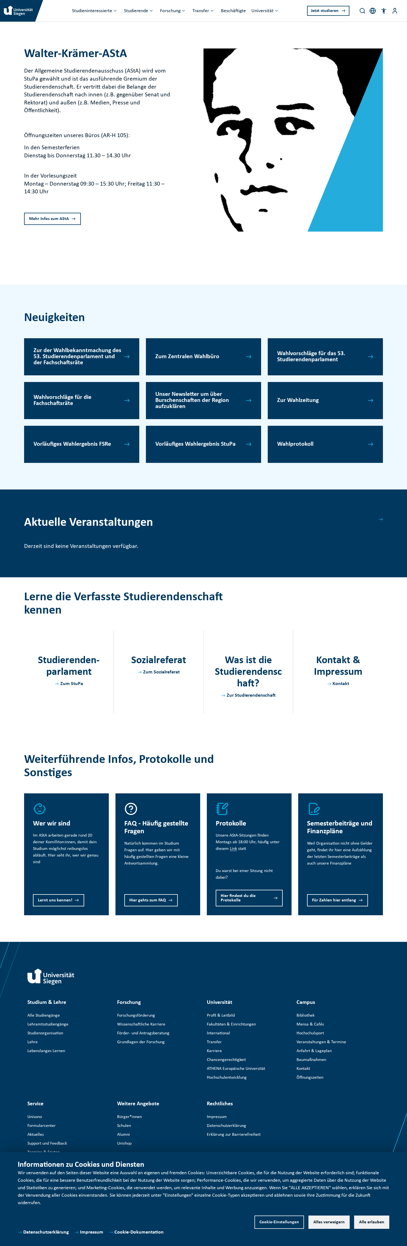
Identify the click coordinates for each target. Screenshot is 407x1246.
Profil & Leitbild (221, 1015)
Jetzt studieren (325, 11)
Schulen (124, 1126)
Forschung (170, 11)
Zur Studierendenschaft (251, 695)
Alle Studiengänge (43, 1015)
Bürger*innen (129, 1117)
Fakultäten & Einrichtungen (231, 1024)
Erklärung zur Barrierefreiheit (234, 1134)
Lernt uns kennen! (55, 900)
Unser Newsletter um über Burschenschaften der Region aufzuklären (192, 400)
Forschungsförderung (136, 1015)
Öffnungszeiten (310, 1077)
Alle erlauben (371, 1222)
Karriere (214, 1051)
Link (233, 849)
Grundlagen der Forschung (141, 1042)
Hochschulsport (310, 1033)
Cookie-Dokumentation (139, 1232)
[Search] (362, 10)
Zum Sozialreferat (161, 672)
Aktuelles (35, 1134)
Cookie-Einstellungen (279, 1222)
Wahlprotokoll (295, 444)
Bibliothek (306, 1015)
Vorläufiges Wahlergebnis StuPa (195, 444)
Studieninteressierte (92, 11)
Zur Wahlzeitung (298, 400)
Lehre (32, 1042)
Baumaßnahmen (311, 1060)
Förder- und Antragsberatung (143, 1033)
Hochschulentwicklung (227, 1077)
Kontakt (341, 683)
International (218, 1033)
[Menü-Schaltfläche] (394, 10)
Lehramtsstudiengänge (47, 1024)
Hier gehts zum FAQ (147, 900)
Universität (262, 11)
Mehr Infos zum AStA (49, 219)
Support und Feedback (47, 1143)
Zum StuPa (71, 683)
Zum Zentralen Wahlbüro (187, 356)
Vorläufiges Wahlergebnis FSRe (72, 444)
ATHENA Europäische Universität (236, 1068)
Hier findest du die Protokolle (238, 898)
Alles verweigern (329, 1222)
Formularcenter (41, 1126)
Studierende (136, 11)
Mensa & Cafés (310, 1024)
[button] (383, 10)
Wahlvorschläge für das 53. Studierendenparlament (311, 356)
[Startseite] (51, 976)
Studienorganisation (45, 1033)
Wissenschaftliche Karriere (141, 1024)
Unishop (124, 1143)
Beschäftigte (233, 11)
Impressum (91, 1232)
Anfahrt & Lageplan (314, 1051)
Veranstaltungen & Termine (321, 1042)
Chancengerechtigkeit (226, 1060)
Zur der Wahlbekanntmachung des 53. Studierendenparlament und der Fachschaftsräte (77, 356)
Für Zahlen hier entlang (334, 900)
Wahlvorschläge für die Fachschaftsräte (62, 400)
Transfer (200, 11)
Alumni (123, 1134)
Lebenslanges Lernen (46, 1051)
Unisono (34, 1117)
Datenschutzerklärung (46, 1232)
